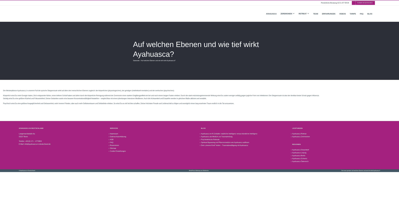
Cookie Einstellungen (118, 151)
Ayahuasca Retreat (299, 134)
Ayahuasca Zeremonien (301, 137)
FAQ (111, 142)
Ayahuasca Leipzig (299, 153)
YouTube (115, 156)
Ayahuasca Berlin (298, 155)
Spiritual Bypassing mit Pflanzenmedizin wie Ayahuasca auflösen (225, 142)
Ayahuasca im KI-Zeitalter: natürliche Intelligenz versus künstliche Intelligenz (229, 134)
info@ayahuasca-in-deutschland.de (37, 144)
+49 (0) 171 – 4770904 (33, 141)
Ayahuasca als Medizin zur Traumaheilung (216, 137)
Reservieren (114, 145)
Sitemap (113, 148)
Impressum (114, 134)
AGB (111, 139)
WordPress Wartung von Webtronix (199, 170)
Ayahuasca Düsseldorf (300, 150)
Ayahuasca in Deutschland (27, 170)
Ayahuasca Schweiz (299, 158)
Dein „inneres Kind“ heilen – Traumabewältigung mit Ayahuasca (224, 145)
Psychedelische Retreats (210, 139)
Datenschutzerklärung (118, 137)
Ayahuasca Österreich (300, 161)
